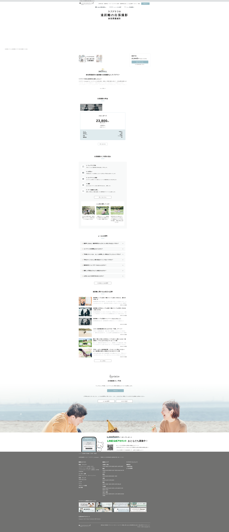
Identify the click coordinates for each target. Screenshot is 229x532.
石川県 (110, 480)
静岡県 (110, 476)
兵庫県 (112, 484)
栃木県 (107, 470)
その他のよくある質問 (102, 283)
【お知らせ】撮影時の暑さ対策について (86, 0)
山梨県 (104, 472)
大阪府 (110, 484)
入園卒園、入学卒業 (95, 469)
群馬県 (110, 470)
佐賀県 (107, 493)
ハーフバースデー (82, 469)
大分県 (115, 493)
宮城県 (112, 466)
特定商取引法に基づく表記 (135, 525)
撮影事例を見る (123, 3)
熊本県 (112, 493)
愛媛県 (104, 489)
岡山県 (110, 488)
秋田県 (115, 466)
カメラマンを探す (115, 3)
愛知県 (112, 476)
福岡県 (104, 493)
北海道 (104, 466)
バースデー (88, 469)
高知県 (107, 489)
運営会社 (102, 525)
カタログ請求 (124, 401)
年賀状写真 (81, 471)
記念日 (80, 475)
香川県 (121, 488)
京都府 (107, 484)
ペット (80, 483)
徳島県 (118, 488)
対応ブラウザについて (145, 525)
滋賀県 (104, 484)
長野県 (104, 476)
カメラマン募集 (121, 525)
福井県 (112, 480)
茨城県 (104, 470)
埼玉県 (112, 470)
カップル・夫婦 (82, 473)
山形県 (118, 466)
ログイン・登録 (137, 3)
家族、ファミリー (83, 464)
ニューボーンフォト (83, 466)
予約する (145, 3)
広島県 (112, 488)
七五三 (92, 466)
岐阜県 (107, 476)
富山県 (107, 480)
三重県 (115, 476)
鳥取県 (104, 488)
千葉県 (115, 470)
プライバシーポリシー (113, 525)
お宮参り (89, 466)
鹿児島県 (122, 493)
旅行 (85, 479)
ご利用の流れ (100, 3)
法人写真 (81, 487)
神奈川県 (122, 470)
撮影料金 (128, 464)
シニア (80, 481)
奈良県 (115, 484)
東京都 (118, 470)
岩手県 (110, 466)
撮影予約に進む (140, 62)
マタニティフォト (82, 468)
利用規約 (106, 525)
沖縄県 (104, 495)
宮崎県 (118, 493)
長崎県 (110, 493)
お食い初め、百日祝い (90, 468)
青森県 (107, 466)
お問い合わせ (127, 525)
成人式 (83, 479)
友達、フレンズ (82, 477)
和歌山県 (119, 484)
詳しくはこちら (103, 144)
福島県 (121, 466)
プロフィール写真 (83, 485)
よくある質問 (130, 3)
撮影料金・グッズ (107, 3)
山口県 (115, 488)
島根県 (107, 488)
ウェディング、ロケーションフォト (89, 475)
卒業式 (80, 479)
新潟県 (104, 480)
